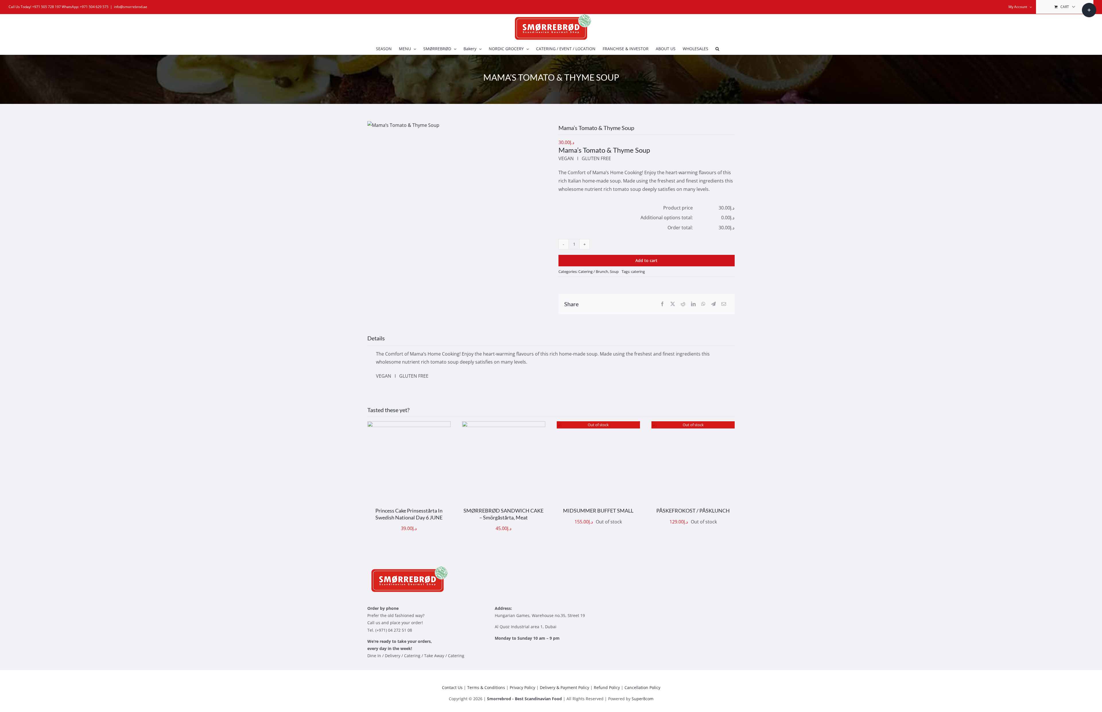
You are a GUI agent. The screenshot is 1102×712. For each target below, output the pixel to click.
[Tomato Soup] (403, 125)
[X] (673, 304)
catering (638, 271)
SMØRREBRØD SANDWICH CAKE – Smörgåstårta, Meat (503, 513)
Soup (614, 271)
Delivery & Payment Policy (564, 687)
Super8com (642, 698)
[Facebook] (662, 304)
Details (426, 464)
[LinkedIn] (693, 304)
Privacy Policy (522, 687)
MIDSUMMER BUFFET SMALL (598, 510)
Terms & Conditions (486, 687)
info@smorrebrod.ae (130, 6)
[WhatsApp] (703, 304)
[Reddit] (683, 304)
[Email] (724, 304)
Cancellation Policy (642, 687)
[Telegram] (713, 304)
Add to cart (646, 260)
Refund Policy (607, 687)
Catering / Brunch (593, 271)
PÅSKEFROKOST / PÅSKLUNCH (693, 510)
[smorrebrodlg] (407, 568)
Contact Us (452, 687)
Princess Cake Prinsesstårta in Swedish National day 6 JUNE (409, 513)
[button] (717, 49)
